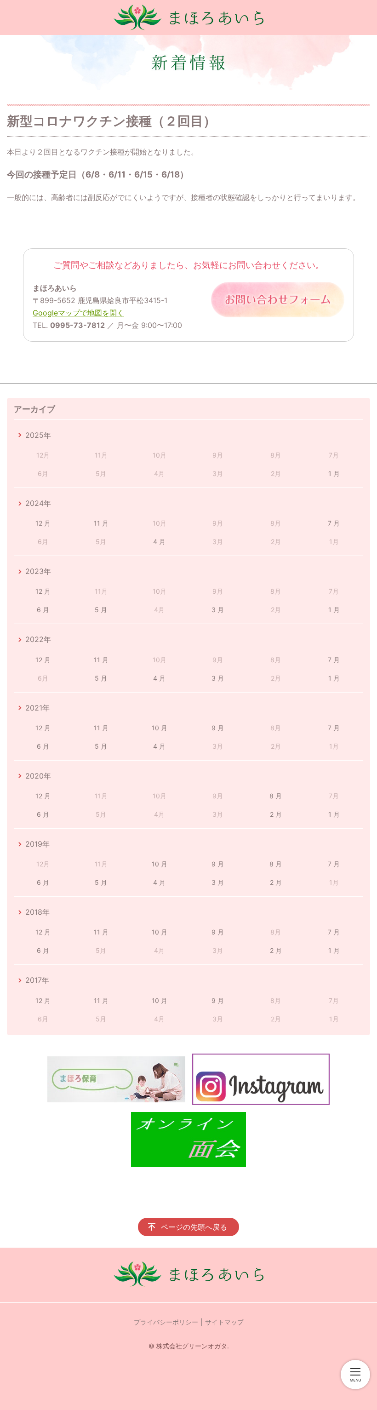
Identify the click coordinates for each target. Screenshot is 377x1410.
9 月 (217, 728)
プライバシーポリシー (166, 1322)
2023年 (38, 571)
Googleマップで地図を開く (78, 312)
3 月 (217, 609)
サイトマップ (224, 1322)
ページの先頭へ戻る (194, 1227)
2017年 (37, 980)
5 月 (101, 609)
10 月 (159, 728)
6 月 (43, 609)
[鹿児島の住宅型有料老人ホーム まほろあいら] (188, 17)
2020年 (38, 775)
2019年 (37, 843)
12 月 (43, 523)
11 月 (101, 523)
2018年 (37, 912)
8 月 (275, 796)
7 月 (334, 523)
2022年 (38, 639)
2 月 (276, 814)
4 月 (159, 541)
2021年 (37, 707)
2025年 (38, 435)
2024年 (38, 503)
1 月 (334, 473)
